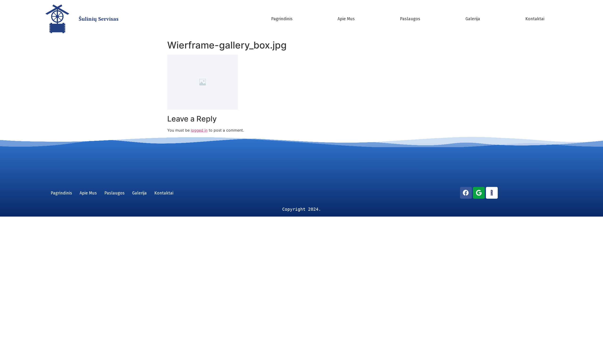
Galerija (472, 18)
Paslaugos (410, 18)
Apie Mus (346, 18)
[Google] (479, 193)
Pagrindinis (282, 18)
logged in (199, 130)
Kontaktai (534, 18)
